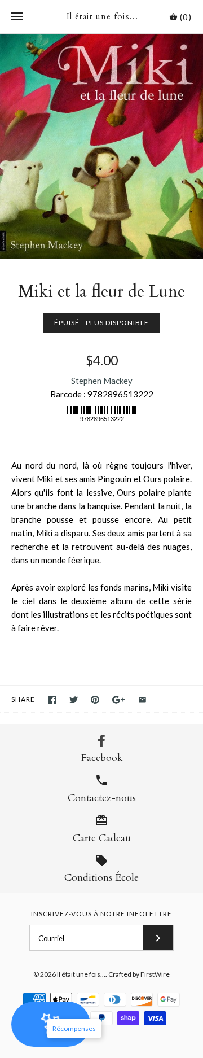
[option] (101, 146)
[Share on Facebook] (52, 700)
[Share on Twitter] (73, 700)
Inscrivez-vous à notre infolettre (101, 914)
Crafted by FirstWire (139, 974)
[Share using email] (142, 700)
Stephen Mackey (102, 380)
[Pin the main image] (95, 700)
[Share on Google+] (118, 700)
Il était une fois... (81, 974)
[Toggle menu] (17, 17)
